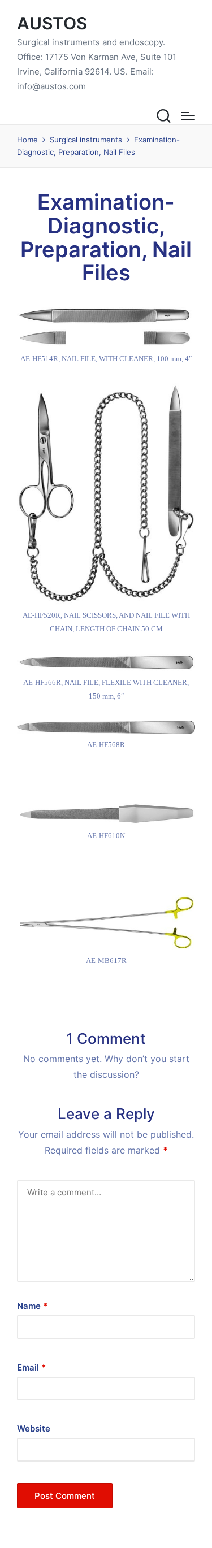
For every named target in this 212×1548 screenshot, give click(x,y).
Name (32, 1305)
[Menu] (188, 116)
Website (33, 1428)
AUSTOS (52, 23)
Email (31, 1367)
